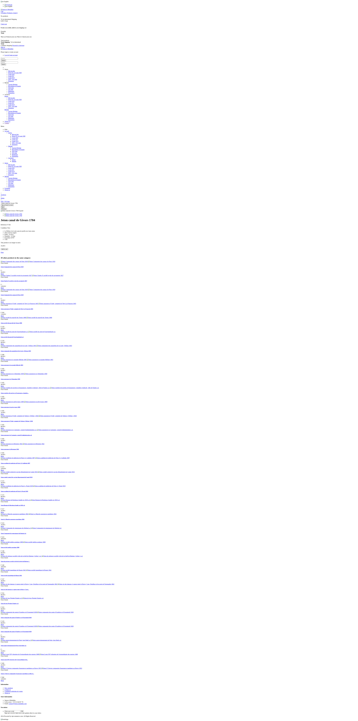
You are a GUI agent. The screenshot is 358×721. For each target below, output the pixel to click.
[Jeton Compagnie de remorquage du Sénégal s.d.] (31, 528)
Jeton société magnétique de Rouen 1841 (11, 575)
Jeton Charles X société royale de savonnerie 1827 (14, 281)
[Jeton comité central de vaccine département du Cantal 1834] (38, 472)
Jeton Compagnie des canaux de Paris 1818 (12, 267)
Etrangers (11, 81)
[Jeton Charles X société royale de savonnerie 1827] (32, 275)
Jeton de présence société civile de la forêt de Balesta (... (15, 561)
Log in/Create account (11, 55)
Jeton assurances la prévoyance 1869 (10, 407)
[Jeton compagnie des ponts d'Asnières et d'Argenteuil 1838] (37, 612)
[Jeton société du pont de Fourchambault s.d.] (28, 331)
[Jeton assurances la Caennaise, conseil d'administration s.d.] (37, 430)
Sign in (3, 47)
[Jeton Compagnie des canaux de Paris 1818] (28, 261)
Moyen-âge (11, 71)
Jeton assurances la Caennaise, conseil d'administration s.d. (16, 435)
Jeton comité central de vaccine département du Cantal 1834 (16, 477)
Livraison (7, 188)
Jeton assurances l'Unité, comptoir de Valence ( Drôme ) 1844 (17, 421)
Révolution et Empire (14, 86)
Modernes (11, 91)
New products (8, 688)
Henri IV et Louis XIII (15, 73)
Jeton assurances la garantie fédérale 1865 (12, 365)
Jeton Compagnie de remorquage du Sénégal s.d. (13, 533)
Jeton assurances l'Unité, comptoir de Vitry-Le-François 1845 (17, 309)
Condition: (4, 228)
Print (2, 252)
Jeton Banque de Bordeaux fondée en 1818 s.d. (13, 505)
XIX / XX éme (12, 79)
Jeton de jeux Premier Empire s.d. (10, 603)
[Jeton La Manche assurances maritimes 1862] (28, 514)
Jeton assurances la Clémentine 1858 (10, 379)
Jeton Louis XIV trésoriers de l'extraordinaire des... (14, 659)
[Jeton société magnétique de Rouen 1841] (26, 570)
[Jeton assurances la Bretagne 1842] (22, 444)
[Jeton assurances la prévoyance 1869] (24, 402)
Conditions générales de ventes (13, 691)
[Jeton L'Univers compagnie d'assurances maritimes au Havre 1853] (41, 668)
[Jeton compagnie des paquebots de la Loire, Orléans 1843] (36, 345)
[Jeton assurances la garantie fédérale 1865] (27, 359)
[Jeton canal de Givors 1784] (13, 214)
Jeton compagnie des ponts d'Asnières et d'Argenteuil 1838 (16, 617)
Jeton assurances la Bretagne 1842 (10, 449)
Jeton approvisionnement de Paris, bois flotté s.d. (13, 645)
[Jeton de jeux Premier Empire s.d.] (22, 598)
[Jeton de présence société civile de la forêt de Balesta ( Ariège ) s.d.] (42, 556)
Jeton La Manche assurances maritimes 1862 (12, 519)
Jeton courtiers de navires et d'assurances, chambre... (15, 393)
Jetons (6, 96)
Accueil (6, 131)
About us (7, 190)
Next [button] (2, 207)
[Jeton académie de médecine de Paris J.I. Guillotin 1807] (35, 458)
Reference (4, 225)
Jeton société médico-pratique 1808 (10, 547)
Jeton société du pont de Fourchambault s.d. (12, 337)
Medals (6, 109)
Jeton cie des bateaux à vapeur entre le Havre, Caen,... (15, 589)
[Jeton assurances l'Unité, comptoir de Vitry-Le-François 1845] (38, 303)
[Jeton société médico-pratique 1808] (23, 542)
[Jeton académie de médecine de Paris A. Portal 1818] (33, 486)
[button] (6, 69)
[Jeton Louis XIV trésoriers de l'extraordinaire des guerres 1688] (39, 654)
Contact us (7, 689)
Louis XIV (11, 74)
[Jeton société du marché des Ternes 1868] (26, 317)
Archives (11, 158)
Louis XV (11, 76)
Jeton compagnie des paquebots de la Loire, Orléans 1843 (16, 351)
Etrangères (11, 93)
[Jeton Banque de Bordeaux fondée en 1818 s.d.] (30, 500)
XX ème (10, 89)
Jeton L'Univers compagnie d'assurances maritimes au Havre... (17, 673)
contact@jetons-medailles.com (18, 703)
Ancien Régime (12, 84)
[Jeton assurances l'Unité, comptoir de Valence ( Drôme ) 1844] (39, 416)
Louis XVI (11, 78)
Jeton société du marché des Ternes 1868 (11, 323)
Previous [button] (3, 209)
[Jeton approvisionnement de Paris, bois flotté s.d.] (31, 640)
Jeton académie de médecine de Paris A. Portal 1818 (14, 491)
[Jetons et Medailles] (7, 9)
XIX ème (11, 88)
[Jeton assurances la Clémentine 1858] (24, 374)
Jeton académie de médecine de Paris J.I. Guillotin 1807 (15, 463)
